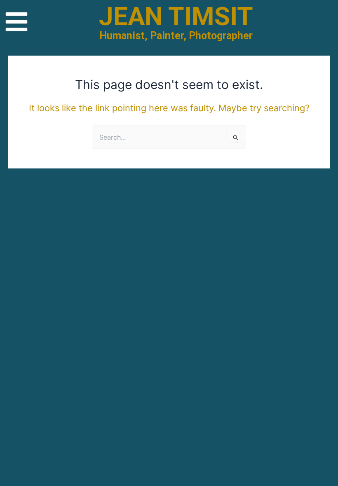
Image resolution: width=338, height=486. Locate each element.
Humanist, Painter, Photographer (176, 36)
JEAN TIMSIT (176, 16)
